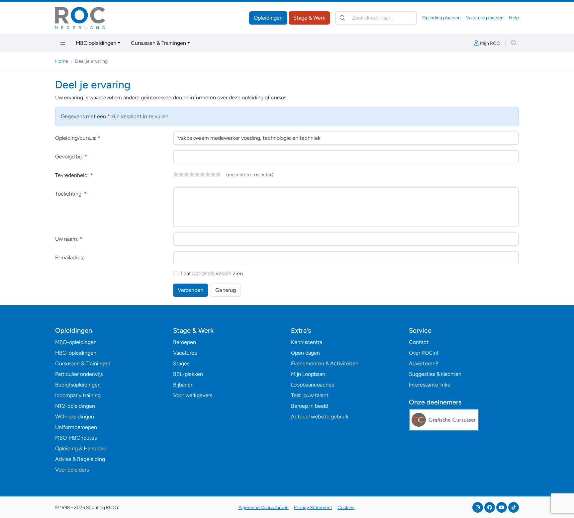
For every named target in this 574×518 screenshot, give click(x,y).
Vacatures (185, 353)
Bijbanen (183, 385)
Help (514, 18)
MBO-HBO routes (76, 438)
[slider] (197, 174)
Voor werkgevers (192, 395)
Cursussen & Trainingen (158, 43)
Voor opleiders (72, 470)
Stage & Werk (309, 18)
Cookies (345, 507)
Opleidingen (268, 18)
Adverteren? (423, 363)
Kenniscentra (306, 342)
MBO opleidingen (96, 43)
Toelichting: (71, 194)
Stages (181, 363)
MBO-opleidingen (76, 342)
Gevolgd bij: (71, 156)
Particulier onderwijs (79, 374)
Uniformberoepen (76, 427)
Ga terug (225, 290)
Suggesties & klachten (435, 374)
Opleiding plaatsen (441, 18)
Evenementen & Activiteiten (324, 363)
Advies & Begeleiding (80, 459)
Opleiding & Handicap (80, 448)
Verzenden (190, 290)
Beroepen (184, 342)
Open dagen (305, 353)
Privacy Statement (313, 507)
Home (61, 61)
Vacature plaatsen (485, 18)
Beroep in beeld (309, 406)
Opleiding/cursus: (77, 138)
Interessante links (429, 385)
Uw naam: (68, 239)
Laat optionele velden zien (212, 273)
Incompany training (78, 395)
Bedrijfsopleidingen (78, 385)
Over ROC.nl (423, 353)
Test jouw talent (310, 395)
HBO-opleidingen (75, 353)
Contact (419, 342)
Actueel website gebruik (319, 416)
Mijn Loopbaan (308, 374)
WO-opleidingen (74, 416)
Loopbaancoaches (312, 385)
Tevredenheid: (74, 175)
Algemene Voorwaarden (264, 507)
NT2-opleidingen (75, 406)
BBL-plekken (188, 374)
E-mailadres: (69, 257)
